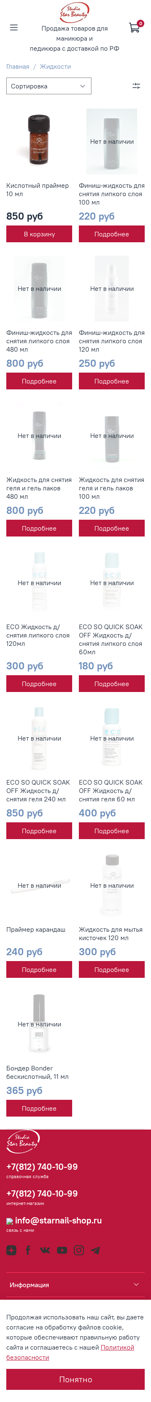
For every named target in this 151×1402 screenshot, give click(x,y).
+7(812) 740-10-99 (42, 1166)
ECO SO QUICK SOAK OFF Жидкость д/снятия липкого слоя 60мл (111, 639)
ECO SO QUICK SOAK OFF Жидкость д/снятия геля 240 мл (38, 790)
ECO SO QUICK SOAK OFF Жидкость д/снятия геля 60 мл (111, 790)
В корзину (39, 234)
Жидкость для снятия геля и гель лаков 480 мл (39, 487)
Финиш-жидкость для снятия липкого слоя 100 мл (112, 193)
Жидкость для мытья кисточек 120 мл (111, 933)
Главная (17, 66)
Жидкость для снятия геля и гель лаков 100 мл (111, 487)
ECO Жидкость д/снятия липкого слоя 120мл (38, 635)
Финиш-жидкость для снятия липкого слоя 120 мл (112, 340)
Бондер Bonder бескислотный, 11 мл (37, 1072)
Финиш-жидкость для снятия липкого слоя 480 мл (39, 340)
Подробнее (111, 234)
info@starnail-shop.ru (57, 1220)
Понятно (75, 1379)
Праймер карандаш (35, 929)
